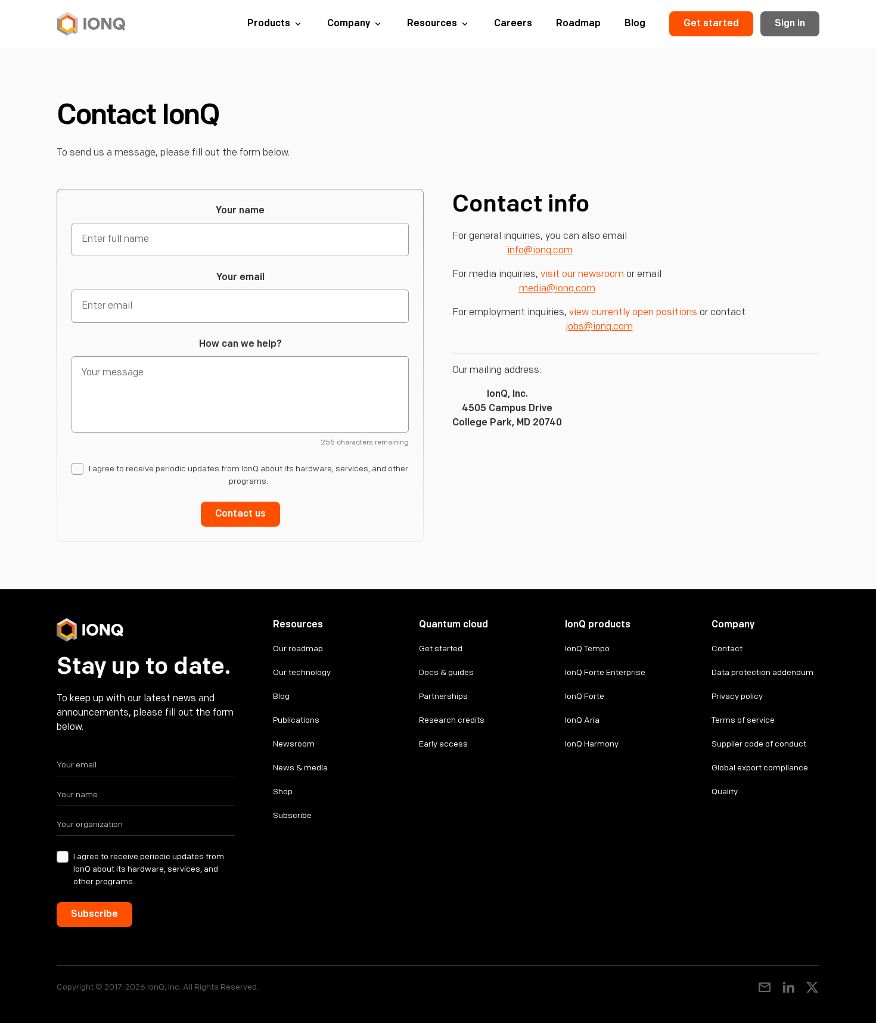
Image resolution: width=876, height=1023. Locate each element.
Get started (711, 23)
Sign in (790, 23)
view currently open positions (633, 312)
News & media (300, 768)
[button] (275, 24)
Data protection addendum (762, 672)
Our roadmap (298, 648)
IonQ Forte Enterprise (605, 672)
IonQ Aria (582, 720)
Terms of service (743, 720)
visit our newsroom (582, 274)
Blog (635, 24)
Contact (727, 648)
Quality (725, 791)
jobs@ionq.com (599, 326)
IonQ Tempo (587, 648)
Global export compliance (760, 768)
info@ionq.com (540, 250)
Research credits (451, 720)
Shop (283, 791)
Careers (513, 24)
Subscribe (292, 815)
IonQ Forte (584, 696)
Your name (240, 210)
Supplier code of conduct (759, 744)
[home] (91, 24)
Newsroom (294, 744)
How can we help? (240, 344)
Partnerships (443, 696)
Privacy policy (737, 696)
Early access (443, 744)
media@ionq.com (557, 288)
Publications (296, 720)
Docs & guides (446, 672)
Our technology (302, 672)
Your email (240, 277)
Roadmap (578, 24)
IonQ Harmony (592, 744)
